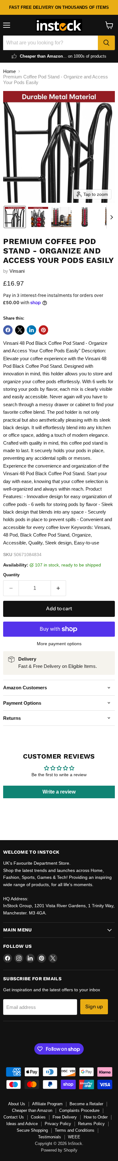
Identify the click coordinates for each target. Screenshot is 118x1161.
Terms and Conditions (74, 1130)
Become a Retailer (86, 1103)
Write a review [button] (59, 791)
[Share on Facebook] (8, 330)
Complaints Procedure (79, 1110)
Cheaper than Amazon (32, 1110)
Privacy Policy (58, 1123)
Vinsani (17, 271)
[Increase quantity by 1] (58, 588)
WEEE (74, 1137)
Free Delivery (65, 1117)
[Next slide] (111, 217)
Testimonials (49, 1137)
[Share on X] (20, 330)
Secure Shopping (32, 1130)
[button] (14, 217)
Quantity (11, 574)
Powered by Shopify (59, 1150)
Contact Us (13, 1117)
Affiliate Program (47, 1103)
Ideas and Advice (22, 1123)
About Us (16, 1103)
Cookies (38, 1117)
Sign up (94, 1007)
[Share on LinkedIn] (31, 330)
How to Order (96, 1117)
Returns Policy (91, 1123)
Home (9, 71)
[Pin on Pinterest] (43, 330)
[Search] (106, 43)
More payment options (59, 643)
